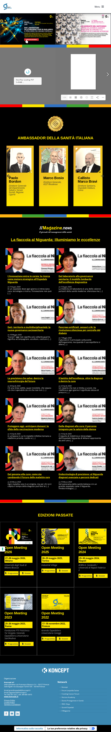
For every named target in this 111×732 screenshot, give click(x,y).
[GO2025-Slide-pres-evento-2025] (55, 529)
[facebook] (6, 713)
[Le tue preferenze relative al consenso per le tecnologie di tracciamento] (2, 549)
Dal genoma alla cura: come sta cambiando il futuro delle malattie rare (29, 476)
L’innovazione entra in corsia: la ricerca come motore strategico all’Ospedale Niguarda (29, 279)
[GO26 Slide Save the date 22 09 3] (27, 14)
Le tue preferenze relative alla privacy (67, 728)
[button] (8, 176)
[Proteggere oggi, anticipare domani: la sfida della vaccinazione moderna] (30, 399)
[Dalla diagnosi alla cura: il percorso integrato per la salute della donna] (81, 399)
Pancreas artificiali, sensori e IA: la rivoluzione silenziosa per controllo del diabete (79, 330)
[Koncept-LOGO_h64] (55, 668)
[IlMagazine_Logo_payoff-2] (55, 227)
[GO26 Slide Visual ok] (18, 529)
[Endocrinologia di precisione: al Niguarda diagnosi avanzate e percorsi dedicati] (81, 447)
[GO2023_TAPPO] (18, 595)
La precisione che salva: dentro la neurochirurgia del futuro (25, 380)
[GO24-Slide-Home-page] (93, 529)
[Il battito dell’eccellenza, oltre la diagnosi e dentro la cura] (81, 351)
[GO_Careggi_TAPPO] (7, 4)
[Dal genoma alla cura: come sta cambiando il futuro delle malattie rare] (30, 447)
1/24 (64, 97)
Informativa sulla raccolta (29, 728)
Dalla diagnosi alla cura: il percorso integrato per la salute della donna (78, 428)
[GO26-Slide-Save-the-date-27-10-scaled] (83, 14)
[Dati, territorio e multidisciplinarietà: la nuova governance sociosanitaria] (30, 300)
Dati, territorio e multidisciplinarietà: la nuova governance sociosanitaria (29, 329)
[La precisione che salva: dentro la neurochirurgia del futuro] (30, 351)
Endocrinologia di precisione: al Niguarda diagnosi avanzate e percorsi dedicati (81, 476)
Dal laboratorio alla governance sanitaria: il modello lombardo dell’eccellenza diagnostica (76, 279)
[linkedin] (17, 713)
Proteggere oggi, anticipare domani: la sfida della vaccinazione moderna (28, 428)
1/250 (9, 97)
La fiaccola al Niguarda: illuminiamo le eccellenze (55, 240)
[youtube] (12, 713)
